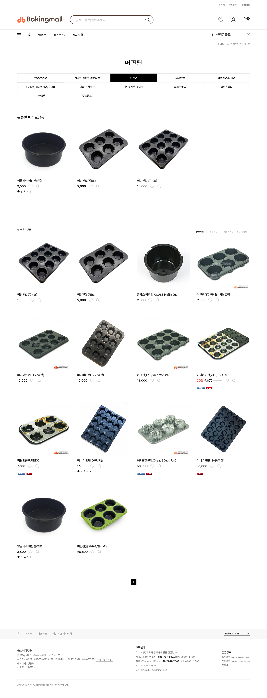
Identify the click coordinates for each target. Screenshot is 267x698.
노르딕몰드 (180, 86)
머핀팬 (247, 43)
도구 (229, 43)
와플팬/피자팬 (87, 86)
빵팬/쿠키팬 (40, 78)
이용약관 (42, 633)
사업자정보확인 (105, 659)
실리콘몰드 (223, 34)
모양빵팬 (180, 78)
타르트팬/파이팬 (226, 78)
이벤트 (42, 35)
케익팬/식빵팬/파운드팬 (87, 78)
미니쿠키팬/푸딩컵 (133, 86)
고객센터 (246, 5)
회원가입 (233, 5)
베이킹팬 (237, 43)
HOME (221, 43)
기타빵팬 (40, 95)
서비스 (28, 633)
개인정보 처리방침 (62, 633)
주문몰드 (87, 95)
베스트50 (59, 35)
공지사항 (77, 35)
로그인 (222, 5)
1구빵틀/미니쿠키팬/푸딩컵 (40, 87)
